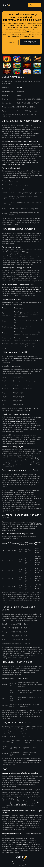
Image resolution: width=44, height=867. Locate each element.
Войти (11, 42)
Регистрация (34, 5)
